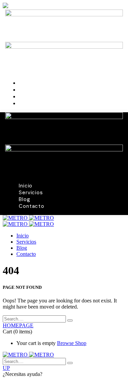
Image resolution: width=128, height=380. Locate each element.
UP (6, 368)
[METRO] (28, 218)
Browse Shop (71, 343)
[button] (64, 374)
